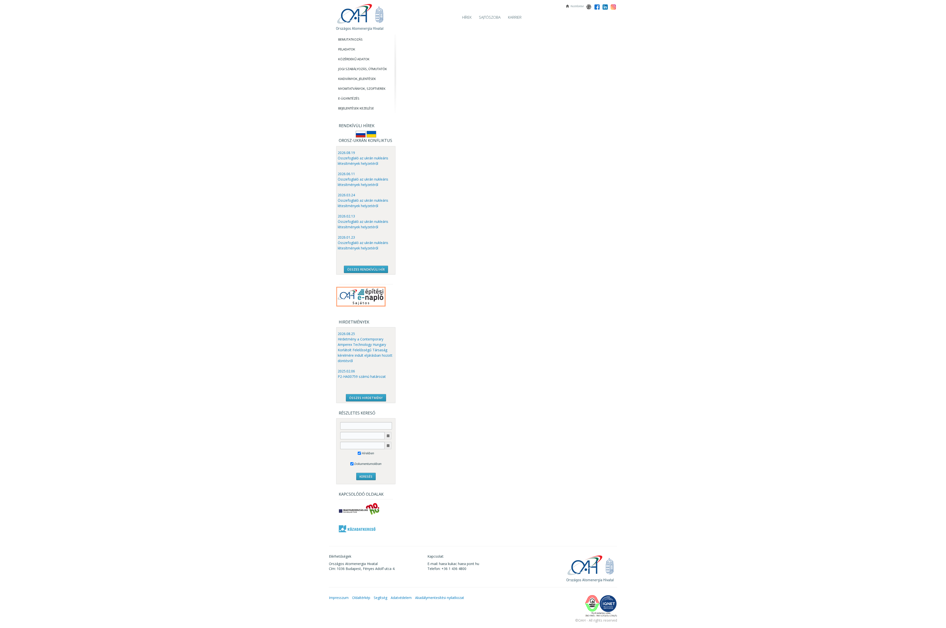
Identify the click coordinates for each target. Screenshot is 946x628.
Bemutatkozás (350, 39)
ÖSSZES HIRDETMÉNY (366, 398)
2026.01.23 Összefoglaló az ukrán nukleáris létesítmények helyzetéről (363, 242)
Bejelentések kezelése (356, 108)
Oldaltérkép (361, 597)
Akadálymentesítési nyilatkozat (439, 597)
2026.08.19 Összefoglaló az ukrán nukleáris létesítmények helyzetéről (363, 158)
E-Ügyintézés (348, 98)
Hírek (467, 17)
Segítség (380, 597)
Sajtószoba (490, 17)
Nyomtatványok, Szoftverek (362, 88)
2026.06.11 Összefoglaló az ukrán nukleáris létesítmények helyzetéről (363, 179)
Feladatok (346, 49)
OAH (359, 15)
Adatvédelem (401, 597)
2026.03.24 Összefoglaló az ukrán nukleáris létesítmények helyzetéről (363, 200)
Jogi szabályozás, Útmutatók (362, 69)
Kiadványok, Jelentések (357, 79)
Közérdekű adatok (354, 59)
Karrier (515, 17)
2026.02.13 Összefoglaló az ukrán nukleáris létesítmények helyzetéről (363, 221)
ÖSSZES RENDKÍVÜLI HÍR (366, 269)
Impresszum (339, 597)
